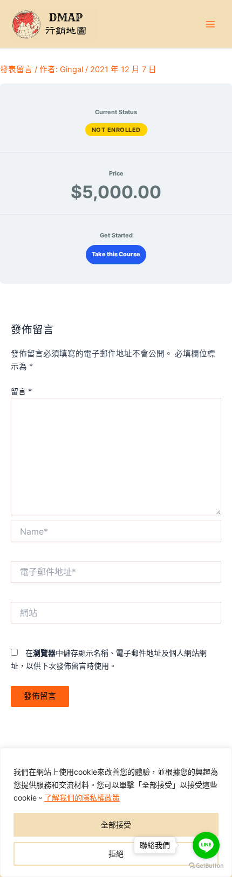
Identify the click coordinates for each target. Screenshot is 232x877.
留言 (21, 391)
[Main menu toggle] (210, 23)
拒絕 (116, 853)
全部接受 (116, 824)
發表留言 (16, 69)
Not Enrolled (116, 130)
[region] (116, 812)
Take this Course (116, 254)
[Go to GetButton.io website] (206, 865)
